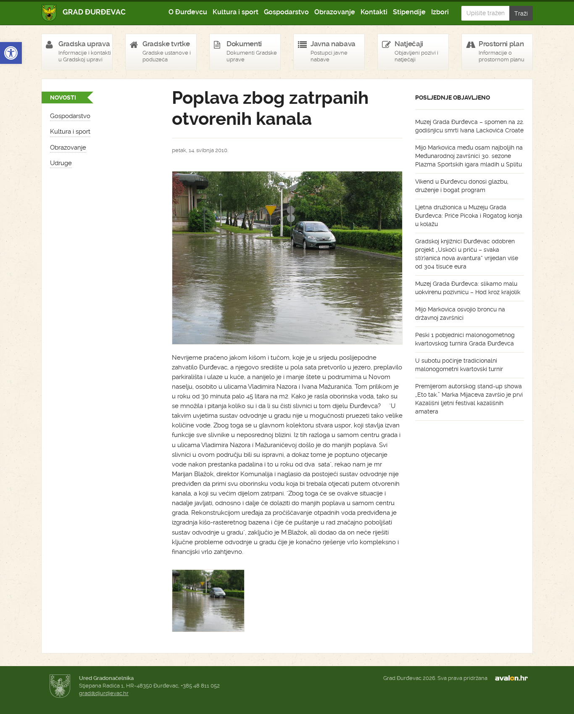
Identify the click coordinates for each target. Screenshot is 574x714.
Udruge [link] (61, 163)
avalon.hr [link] (514, 678)
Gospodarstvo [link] (286, 12)
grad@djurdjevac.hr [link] (104, 693)
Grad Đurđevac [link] (83, 12)
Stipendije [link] (409, 12)
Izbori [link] (440, 12)
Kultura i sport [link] (235, 12)
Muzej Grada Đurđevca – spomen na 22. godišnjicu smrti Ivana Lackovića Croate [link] (469, 126)
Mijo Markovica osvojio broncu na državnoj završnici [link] (460, 313)
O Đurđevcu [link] (188, 12)
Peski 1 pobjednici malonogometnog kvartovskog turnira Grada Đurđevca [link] (465, 339)
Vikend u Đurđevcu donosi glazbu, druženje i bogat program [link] (461, 185)
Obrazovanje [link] (334, 12)
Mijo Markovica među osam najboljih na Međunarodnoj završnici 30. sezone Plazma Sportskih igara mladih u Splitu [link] (469, 156)
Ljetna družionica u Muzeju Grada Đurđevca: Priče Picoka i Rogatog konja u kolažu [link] (468, 215)
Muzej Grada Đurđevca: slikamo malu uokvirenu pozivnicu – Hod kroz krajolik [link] (467, 287)
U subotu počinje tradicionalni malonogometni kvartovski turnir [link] (459, 364)
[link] (11, 53)
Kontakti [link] (374, 12)
